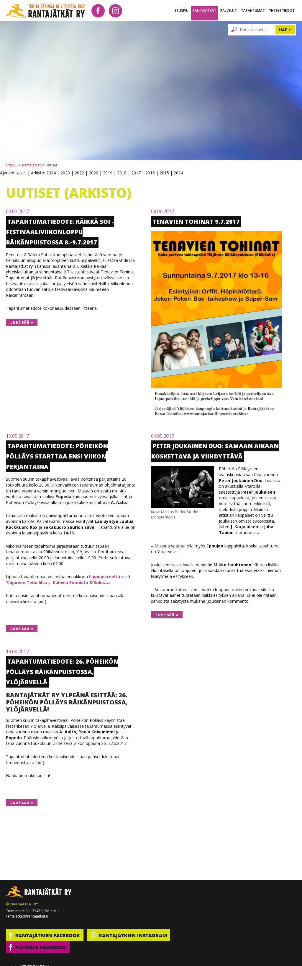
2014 (178, 173)
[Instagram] (115, 10)
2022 (79, 173)
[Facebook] (98, 10)
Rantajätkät (204, 10)
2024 (51, 173)
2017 (136, 173)
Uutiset (51, 165)
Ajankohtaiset (13, 173)
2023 (65, 173)
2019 (107, 173)
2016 (150, 173)
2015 (164, 173)
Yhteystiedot (282, 10)
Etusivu (181, 10)
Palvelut (228, 10)
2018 (122, 173)
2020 (93, 173)
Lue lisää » (21, 322)
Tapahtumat (253, 10)
